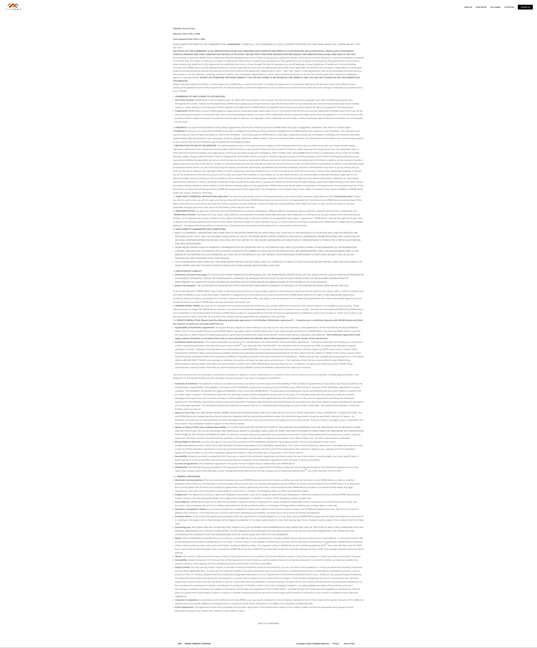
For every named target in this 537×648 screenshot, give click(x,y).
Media (188, 643)
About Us (468, 7)
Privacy (336, 644)
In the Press (509, 7)
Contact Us (525, 7)
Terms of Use (349, 644)
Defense (206, 643)
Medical (197, 643)
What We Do (481, 7)
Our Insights (495, 7)
